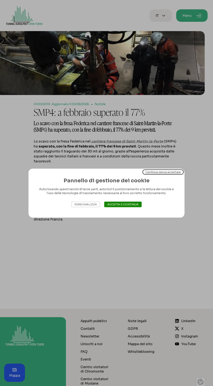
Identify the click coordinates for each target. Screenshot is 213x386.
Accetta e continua (123, 204)
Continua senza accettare (163, 172)
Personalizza (85, 204)
